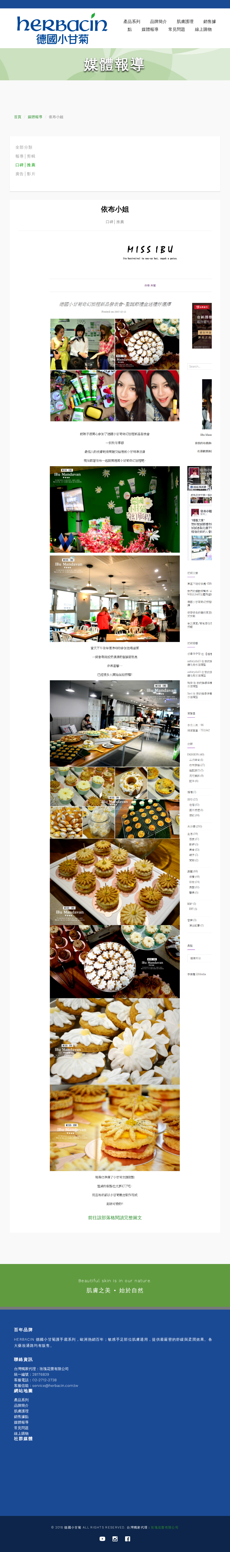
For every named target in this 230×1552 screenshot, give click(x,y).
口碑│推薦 (25, 165)
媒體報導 (150, 29)
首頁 (17, 117)
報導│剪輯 (25, 156)
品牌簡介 (21, 1405)
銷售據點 (21, 1417)
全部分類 (24, 147)
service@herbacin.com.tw (55, 1386)
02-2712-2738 (44, 1380)
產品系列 (131, 21)
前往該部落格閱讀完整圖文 (115, 1217)
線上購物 (203, 29)
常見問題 (176, 29)
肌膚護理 (21, 1411)
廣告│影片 (25, 174)
